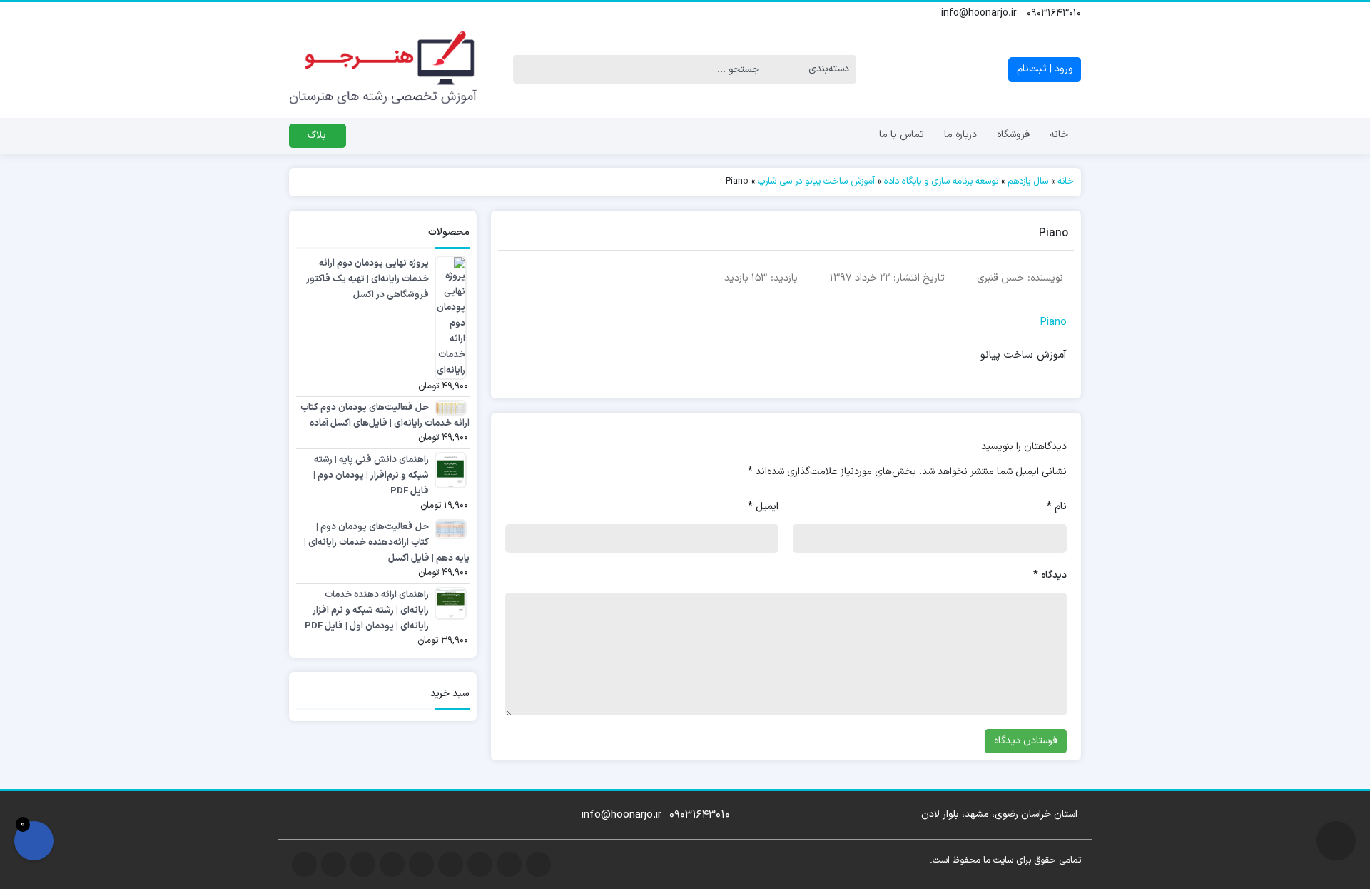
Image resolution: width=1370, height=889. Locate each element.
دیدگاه (1050, 575)
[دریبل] (407, 13)
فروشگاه (1013, 134)
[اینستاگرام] (360, 13)
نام (1057, 506)
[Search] (523, 69)
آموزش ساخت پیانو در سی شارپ (816, 181)
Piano (1053, 322)
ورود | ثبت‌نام (1045, 68)
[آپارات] (423, 13)
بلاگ (317, 135)
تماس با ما (901, 134)
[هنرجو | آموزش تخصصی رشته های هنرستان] (383, 69)
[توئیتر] (297, 13)
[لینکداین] (391, 13)
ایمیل (763, 506)
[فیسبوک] (313, 13)
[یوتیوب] (376, 13)
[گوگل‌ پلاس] (329, 13)
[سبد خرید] (34, 840)
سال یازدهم (1028, 181)
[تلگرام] (344, 13)
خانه (1059, 134)
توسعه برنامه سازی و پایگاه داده (941, 181)
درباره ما (960, 134)
